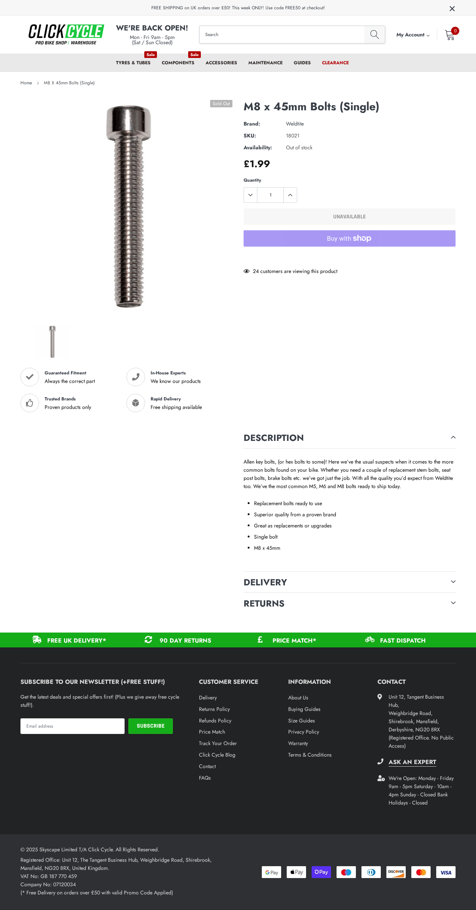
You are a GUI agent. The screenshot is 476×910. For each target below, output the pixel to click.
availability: (258, 147)
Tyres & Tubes (133, 62)
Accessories (221, 62)
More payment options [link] (350, 257)
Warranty (298, 743)
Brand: (252, 123)
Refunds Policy (215, 720)
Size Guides (301, 720)
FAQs (205, 777)
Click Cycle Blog (217, 754)
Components (178, 62)
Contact (207, 766)
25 (256, 271)
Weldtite (295, 123)
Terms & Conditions (310, 754)
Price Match (212, 731)
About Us (298, 697)
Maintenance (265, 62)
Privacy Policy (303, 731)
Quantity (252, 180)
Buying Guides (304, 709)
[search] (374, 34)
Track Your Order (218, 743)
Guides (302, 62)
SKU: (250, 135)
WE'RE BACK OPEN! (152, 28)
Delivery (208, 697)
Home (26, 82)
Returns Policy (214, 709)
